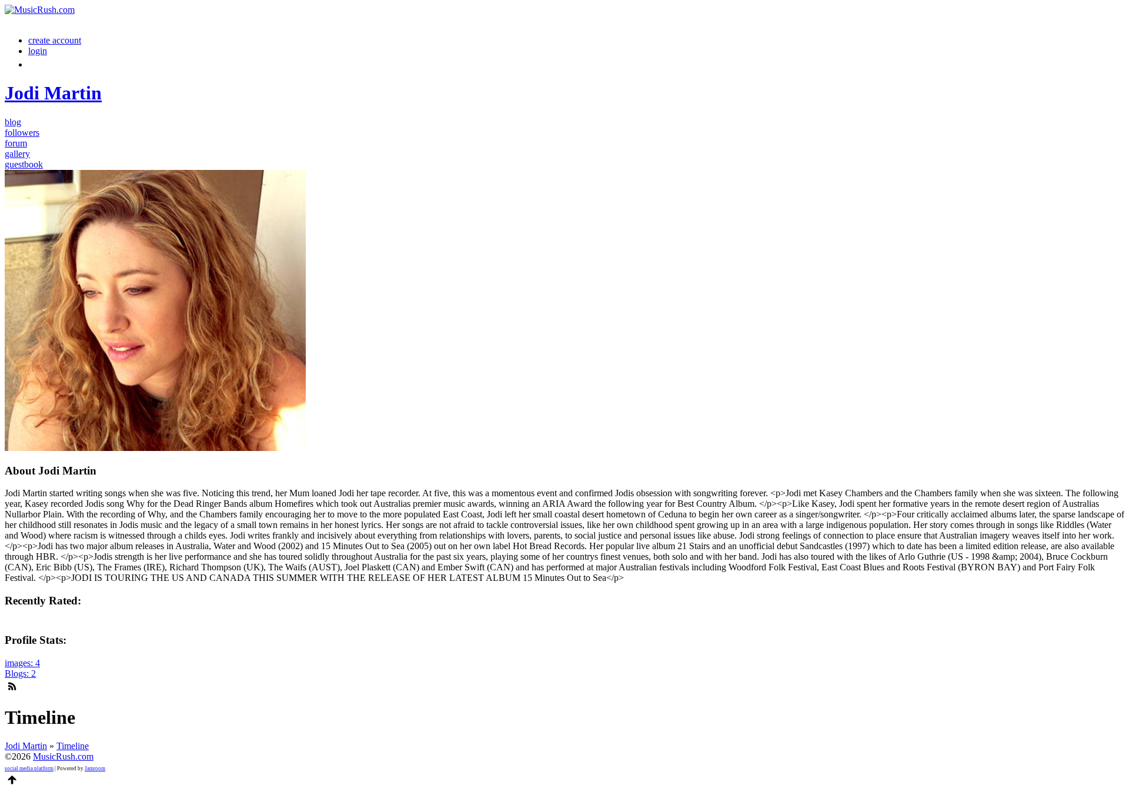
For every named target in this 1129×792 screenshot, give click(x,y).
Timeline (72, 746)
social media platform (29, 768)
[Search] (34, 64)
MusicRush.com (63, 756)
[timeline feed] (12, 684)
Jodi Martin (26, 746)
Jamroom (95, 768)
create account (54, 40)
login (37, 51)
